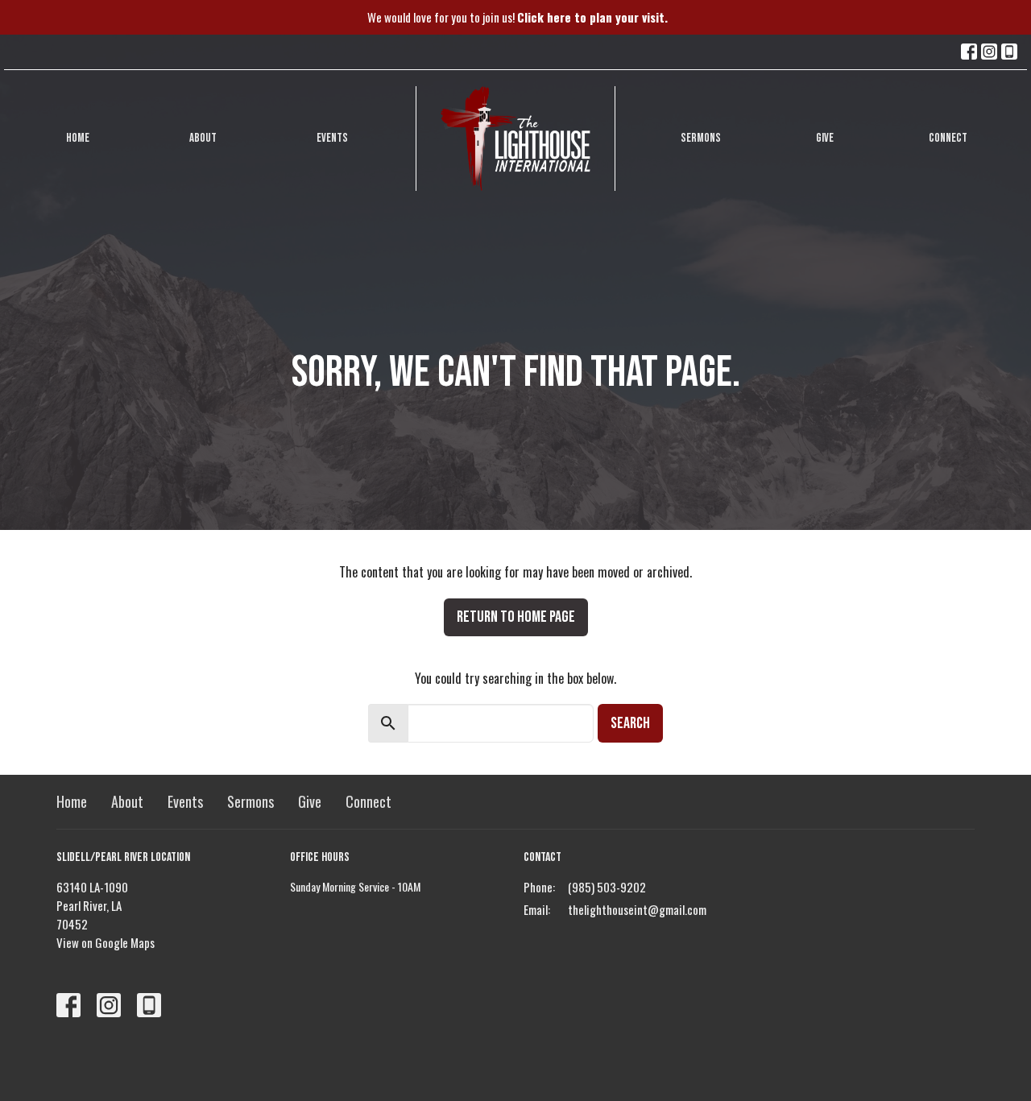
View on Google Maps (105, 942)
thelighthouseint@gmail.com (637, 909)
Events (332, 138)
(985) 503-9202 (607, 887)
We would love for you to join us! (517, 17)
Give (825, 138)
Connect (948, 138)
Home (77, 138)
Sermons (701, 138)
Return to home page (516, 617)
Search (630, 723)
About (203, 138)
